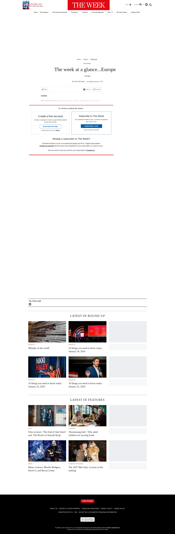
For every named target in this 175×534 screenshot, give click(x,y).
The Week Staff (79, 81)
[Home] (35, 12)
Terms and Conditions (90, 508)
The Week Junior (121, 12)
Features (87, 63)
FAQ (75, 512)
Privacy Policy (106, 508)
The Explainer (44, 12)
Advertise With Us (65, 512)
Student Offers (135, 12)
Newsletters (74, 12)
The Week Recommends (59, 12)
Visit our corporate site (113, 527)
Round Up (94, 59)
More (109, 12)
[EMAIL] (30, 304)
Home (79, 59)
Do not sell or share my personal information (98, 512)
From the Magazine (98, 12)
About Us (53, 508)
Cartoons (85, 12)
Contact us (90, 150)
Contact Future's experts (69, 508)
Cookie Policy (119, 508)
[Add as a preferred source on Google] (87, 519)
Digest (86, 59)
